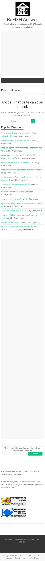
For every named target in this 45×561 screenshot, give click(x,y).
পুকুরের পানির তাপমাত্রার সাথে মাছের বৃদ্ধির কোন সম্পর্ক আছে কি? (21, 170)
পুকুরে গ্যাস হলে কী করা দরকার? (11, 199)
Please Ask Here (8, 487)
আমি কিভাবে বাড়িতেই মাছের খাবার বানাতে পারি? (15, 140)
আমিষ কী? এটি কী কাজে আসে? (10, 222)
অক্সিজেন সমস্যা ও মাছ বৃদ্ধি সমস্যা (12, 210)
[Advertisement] (22, 53)
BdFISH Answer (22, 19)
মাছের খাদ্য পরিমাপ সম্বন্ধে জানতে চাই (13, 191)
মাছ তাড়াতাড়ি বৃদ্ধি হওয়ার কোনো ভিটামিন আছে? (16, 162)
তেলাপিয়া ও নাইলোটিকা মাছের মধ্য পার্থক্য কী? (15, 184)
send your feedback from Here (27, 481)
